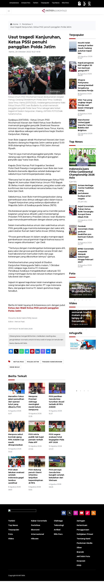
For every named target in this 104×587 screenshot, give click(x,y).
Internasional (37, 534)
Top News (55, 3)
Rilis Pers (65, 3)
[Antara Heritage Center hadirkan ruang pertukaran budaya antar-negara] (73, 189)
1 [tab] (75, 300)
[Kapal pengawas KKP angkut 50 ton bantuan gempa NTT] (73, 66)
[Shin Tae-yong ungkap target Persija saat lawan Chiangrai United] (73, 103)
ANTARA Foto (83, 556)
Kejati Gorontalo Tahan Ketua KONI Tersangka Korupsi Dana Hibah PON (86, 211)
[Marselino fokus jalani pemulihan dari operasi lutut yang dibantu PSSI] (16, 388)
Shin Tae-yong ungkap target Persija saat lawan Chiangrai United (85, 105)
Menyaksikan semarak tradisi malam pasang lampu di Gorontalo (81, 315)
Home (15, 24)
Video (73, 303)
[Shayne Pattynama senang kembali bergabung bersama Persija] (73, 83)
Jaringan (81, 521)
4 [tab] (86, 300)
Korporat (81, 561)
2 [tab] (78, 300)
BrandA (80, 552)
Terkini (35, 3)
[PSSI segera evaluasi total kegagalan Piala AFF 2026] (57, 426)
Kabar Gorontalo (39, 521)
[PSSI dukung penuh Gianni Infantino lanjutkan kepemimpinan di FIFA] (37, 461)
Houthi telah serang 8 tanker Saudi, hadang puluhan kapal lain (85, 48)
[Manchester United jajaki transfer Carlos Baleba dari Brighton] (73, 123)
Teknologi (59, 525)
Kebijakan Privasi (85, 534)
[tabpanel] (82, 289)
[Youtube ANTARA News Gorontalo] (79, 4)
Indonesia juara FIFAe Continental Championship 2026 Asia (82, 173)
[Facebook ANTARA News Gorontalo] (79, 3)
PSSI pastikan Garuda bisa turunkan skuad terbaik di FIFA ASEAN (56, 401)
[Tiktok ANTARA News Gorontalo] (84, 4)
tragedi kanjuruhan (52, 362)
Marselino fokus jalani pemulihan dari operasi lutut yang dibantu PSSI (16, 401)
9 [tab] (82, 329)
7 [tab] (94, 326)
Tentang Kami (83, 538)
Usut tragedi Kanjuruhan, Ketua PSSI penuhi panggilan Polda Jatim (40, 27)
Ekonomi (35, 530)
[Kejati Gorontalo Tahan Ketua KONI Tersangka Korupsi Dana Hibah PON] (73, 210)
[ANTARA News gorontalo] (54, 11)
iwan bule (15, 367)
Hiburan (35, 538)
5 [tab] (90, 300)
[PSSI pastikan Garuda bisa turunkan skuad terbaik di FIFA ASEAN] (57, 388)
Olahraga (58, 521)
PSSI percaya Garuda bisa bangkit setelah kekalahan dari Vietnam (56, 475)
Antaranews (14, 3)
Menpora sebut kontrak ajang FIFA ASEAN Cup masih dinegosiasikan (16, 439)
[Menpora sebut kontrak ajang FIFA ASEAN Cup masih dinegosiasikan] (16, 426)
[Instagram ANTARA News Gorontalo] (89, 3)
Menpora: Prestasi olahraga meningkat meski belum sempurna (35, 403)
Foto (72, 273)
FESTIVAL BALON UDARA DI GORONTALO (82, 288)
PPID (79, 565)
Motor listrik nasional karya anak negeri (81, 379)
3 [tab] (82, 300)
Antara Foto (25, 3)
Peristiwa (26, 24)
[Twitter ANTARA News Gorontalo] (84, 3)
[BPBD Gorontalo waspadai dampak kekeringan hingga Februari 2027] (73, 252)
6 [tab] (90, 326)
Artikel (57, 530)
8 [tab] (78, 329)
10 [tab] (86, 329)
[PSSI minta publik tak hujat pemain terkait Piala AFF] (37, 426)
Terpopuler (45, 3)
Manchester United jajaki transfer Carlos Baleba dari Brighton (85, 125)
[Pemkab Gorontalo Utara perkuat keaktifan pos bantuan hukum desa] (73, 230)
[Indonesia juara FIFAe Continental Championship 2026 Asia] (82, 157)
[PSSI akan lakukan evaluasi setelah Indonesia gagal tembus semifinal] (16, 461)
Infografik (75, 333)
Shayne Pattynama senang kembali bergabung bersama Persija (85, 85)
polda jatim (33, 362)
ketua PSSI (18, 362)
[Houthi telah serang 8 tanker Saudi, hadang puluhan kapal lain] (73, 46)
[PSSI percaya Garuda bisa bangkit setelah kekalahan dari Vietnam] (57, 461)
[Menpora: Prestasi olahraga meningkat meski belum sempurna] (37, 388)
